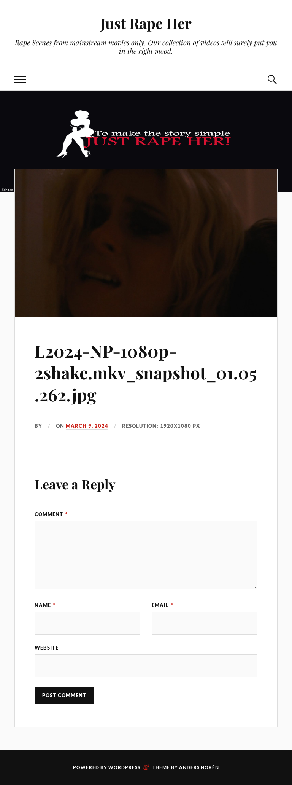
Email (162, 605)
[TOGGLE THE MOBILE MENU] (20, 79)
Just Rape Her (146, 23)
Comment (51, 514)
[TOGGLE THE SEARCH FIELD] (272, 79)
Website (47, 648)
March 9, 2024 (87, 426)
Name (45, 605)
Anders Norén (199, 767)
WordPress (124, 767)
